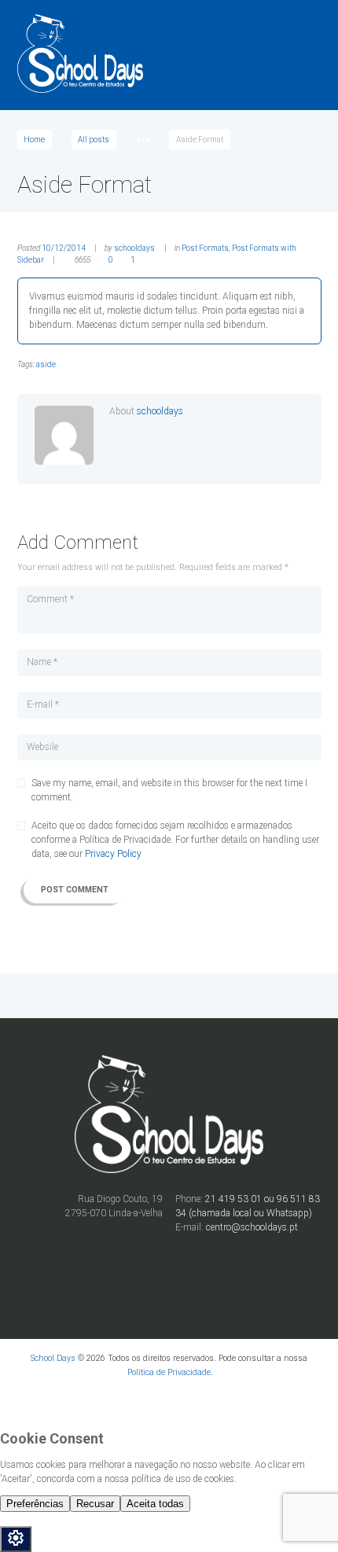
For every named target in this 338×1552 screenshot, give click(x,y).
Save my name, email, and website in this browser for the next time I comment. (169, 790)
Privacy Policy (113, 853)
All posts (93, 139)
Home (34, 139)
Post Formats (205, 248)
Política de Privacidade (169, 1372)
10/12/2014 (64, 248)
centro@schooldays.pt (252, 1227)
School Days (53, 1358)
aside (46, 364)
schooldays (134, 248)
